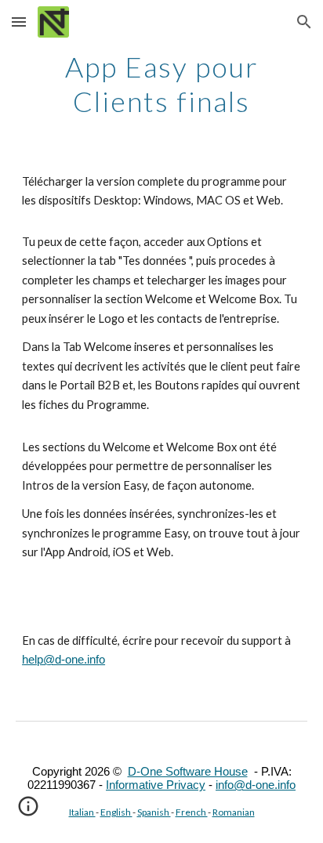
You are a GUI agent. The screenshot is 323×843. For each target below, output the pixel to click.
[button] (19, 21)
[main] (161, 83)
